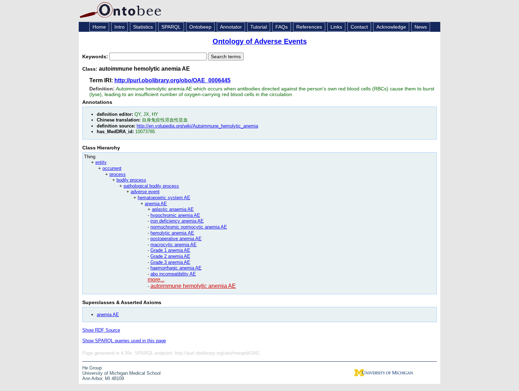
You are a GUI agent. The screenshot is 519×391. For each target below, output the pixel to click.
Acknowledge (391, 27)
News (420, 27)
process (117, 174)
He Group (92, 368)
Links (336, 27)
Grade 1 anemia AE (170, 250)
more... (156, 280)
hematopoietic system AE (164, 197)
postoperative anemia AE (176, 238)
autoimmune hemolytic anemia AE (193, 286)
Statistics (143, 27)
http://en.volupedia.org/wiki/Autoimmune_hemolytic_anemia (197, 126)
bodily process (131, 180)
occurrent (111, 168)
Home (99, 27)
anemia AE (156, 203)
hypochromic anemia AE (175, 215)
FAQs (281, 27)
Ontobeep (200, 27)
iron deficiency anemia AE (177, 221)
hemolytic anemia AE (172, 233)
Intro (119, 27)
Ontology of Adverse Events (260, 41)
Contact (359, 27)
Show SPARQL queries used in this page (124, 340)
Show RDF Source (101, 330)
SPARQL (171, 27)
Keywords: (95, 56)
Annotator (231, 27)
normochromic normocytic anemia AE (188, 227)
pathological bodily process (151, 186)
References (309, 27)
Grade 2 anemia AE (170, 256)
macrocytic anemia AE (173, 244)
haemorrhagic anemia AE (176, 268)
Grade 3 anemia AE (170, 262)
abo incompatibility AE (173, 274)
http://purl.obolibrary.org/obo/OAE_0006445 (172, 80)
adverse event (145, 191)
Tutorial (258, 27)
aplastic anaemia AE (173, 209)
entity (101, 162)
